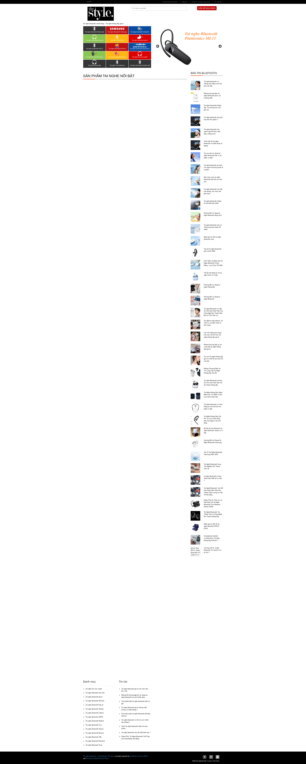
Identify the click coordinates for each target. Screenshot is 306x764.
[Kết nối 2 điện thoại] (117, 37)
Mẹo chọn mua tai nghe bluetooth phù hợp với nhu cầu (213, 179)
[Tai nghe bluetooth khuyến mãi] (140, 62)
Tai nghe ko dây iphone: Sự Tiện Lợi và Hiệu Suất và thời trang (213, 323)
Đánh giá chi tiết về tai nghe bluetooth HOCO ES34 (211, 526)
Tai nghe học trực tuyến (140, 57)
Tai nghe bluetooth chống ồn (140, 32)
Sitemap (184, 2)
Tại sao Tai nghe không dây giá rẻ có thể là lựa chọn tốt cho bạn (213, 359)
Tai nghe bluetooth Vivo (93, 725)
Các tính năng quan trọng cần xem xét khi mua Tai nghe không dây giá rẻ (212, 335)
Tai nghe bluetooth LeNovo (94, 713)
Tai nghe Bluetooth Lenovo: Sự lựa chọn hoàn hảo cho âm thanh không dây (213, 383)
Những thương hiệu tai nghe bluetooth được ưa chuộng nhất (212, 96)
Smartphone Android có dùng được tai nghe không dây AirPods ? (212, 538)
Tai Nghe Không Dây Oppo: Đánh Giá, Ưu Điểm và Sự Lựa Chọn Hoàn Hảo (213, 395)
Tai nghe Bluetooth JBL (93, 737)
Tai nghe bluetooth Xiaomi (94, 729)
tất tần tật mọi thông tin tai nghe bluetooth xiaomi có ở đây (213, 430)
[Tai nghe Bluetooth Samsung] (117, 28)
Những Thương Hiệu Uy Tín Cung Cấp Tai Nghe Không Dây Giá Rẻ (212, 371)
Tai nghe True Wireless (117, 65)
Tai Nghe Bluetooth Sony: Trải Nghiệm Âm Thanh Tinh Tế (212, 466)
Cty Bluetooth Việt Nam (170, 2)
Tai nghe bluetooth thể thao (117, 57)
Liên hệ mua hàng (206, 8)
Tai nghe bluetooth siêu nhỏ (94, 693)
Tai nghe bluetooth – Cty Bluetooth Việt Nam (98, 756)
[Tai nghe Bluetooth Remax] (94, 53)
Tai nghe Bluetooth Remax (94, 57)
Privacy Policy (104, 758)
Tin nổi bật (217, 2)
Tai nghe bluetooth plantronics (140, 49)
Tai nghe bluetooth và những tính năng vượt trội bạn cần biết (213, 84)
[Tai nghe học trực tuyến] (140, 53)
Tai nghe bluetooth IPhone (117, 49)
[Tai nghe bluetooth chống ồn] (140, 28)
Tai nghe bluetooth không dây (94, 32)
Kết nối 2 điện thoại (117, 40)
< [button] (158, 46)
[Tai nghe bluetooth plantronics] (140, 45)
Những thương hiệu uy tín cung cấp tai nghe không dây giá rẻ (213, 347)
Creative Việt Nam (213, 761)
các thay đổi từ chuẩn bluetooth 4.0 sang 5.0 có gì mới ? (212, 550)
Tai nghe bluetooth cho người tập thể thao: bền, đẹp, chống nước (212, 131)
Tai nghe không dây (94, 65)
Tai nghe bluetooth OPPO (94, 717)
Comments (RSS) (92, 758)
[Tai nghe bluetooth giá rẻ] (140, 37)
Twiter (217, 757)
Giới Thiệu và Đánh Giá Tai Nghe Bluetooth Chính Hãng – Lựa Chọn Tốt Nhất (213, 263)
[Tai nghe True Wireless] (117, 62)
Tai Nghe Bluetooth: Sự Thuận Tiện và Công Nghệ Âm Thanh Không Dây (213, 514)
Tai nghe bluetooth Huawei (94, 709)
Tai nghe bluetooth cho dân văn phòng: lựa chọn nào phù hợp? (213, 191)
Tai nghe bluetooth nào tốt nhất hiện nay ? (135, 732)
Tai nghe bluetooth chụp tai (94, 40)
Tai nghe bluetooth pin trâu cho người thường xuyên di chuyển (213, 167)
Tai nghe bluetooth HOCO (94, 49)
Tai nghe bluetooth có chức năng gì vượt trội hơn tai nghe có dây (213, 407)
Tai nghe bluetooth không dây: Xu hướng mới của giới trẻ (212, 108)
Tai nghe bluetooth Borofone (95, 741)
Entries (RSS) (143, 756)
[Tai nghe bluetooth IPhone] (117, 45)
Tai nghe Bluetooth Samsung (117, 32)
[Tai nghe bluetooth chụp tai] (94, 37)
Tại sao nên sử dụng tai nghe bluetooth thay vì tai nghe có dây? (212, 155)
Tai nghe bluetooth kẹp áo (94, 705)
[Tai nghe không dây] (94, 62)
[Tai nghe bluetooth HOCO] (94, 45)
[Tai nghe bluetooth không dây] (94, 28)
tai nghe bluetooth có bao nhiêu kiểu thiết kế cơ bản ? (213, 478)
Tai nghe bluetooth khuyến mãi (140, 65)
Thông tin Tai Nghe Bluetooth (200, 2)
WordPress (134, 756)
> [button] (220, 46)
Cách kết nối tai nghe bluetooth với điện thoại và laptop (213, 143)
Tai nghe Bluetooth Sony (93, 745)
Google (211, 757)
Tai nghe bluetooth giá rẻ (140, 40)
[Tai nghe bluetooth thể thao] (117, 53)
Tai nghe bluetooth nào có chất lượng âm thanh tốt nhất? (213, 227)
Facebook (204, 757)
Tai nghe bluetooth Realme (94, 721)
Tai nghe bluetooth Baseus (94, 733)
